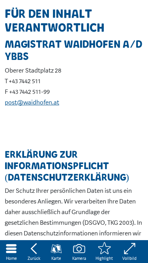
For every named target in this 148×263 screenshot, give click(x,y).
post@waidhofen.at (32, 102)
